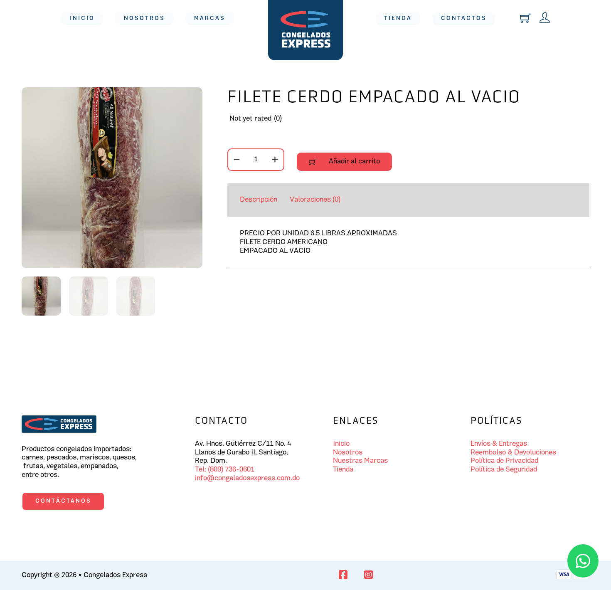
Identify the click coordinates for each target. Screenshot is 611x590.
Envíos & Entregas (499, 444)
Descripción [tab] (258, 200)
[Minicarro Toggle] (525, 18)
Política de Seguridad (504, 470)
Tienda (398, 18)
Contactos (464, 18)
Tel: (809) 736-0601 (224, 470)
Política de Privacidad (504, 461)
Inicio (82, 18)
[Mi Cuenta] (545, 18)
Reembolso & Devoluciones (513, 453)
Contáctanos (63, 501)
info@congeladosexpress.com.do (247, 478)
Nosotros (144, 18)
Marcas (209, 18)
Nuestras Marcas (360, 461)
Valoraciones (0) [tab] (315, 200)
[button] (191, 99)
